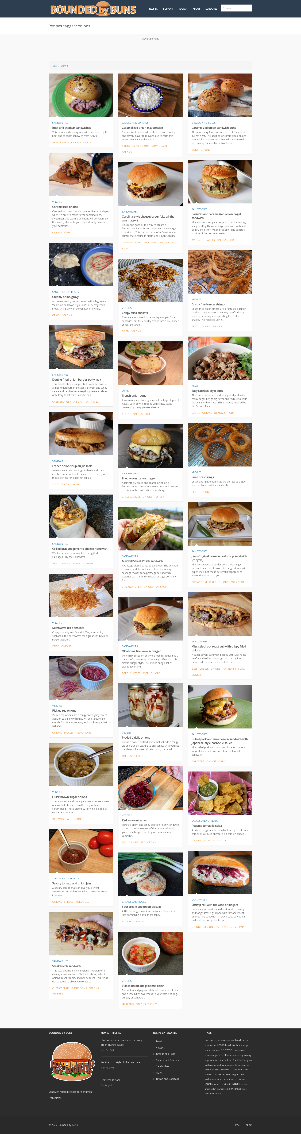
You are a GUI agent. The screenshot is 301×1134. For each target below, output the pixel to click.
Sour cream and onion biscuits (141, 907)
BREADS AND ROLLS (204, 122)
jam (124, 842)
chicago (197, 582)
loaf (207, 1070)
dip (241, 1055)
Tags (54, 65)
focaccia (222, 1060)
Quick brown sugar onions (69, 797)
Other (159, 1072)
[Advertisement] (150, 49)
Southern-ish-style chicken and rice (120, 1062)
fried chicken (239, 1060)
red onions (83, 732)
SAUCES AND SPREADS (135, 122)
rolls (229, 1084)
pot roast (229, 668)
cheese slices (239, 1050)
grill (138, 586)
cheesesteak (60, 988)
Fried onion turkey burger (139, 478)
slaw (125, 248)
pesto (242, 1074)
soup (148, 414)
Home (236, 1125)
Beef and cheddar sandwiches (71, 128)
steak (244, 1089)
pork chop (237, 582)
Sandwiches (162, 1066)
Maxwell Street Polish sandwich (142, 561)
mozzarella (231, 1070)
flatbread (214, 1060)
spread (69, 901)
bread (221, 1045)
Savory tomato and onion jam (71, 883)
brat (55, 563)
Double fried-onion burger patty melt (76, 379)
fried (195, 326)
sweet (68, 232)
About (196, 8)
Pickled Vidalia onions (136, 737)
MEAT (195, 385)
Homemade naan (111, 1080)
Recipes (153, 8)
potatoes (216, 1084)
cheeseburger (131, 242)
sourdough (222, 1089)
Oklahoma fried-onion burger (141, 651)
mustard (157, 242)
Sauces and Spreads (167, 1060)
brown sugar (61, 819)
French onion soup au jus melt (72, 466)
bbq (232, 1040)
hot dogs (230, 1065)
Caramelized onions (65, 207)
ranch (223, 1084)
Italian (237, 1065)
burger (245, 1045)
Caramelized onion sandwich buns (214, 128)
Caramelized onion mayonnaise (142, 128)
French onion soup (134, 396)
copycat (235, 1055)
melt (55, 484)
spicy (230, 1088)
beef (55, 142)
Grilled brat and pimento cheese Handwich (79, 549)
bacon (217, 1040)
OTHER (126, 390)
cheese (64, 142)
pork (232, 240)
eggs (207, 1060)
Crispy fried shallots (135, 313)
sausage (161, 586)
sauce (87, 142)
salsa (207, 840)
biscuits (127, 921)
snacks (217, 326)
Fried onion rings (203, 477)
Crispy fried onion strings (208, 304)
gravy (56, 315)
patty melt (92, 401)
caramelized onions (135, 146)
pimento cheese (83, 563)
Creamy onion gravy (65, 297)
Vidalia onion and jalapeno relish (143, 986)
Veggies (160, 1047)
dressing (247, 1055)
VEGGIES (57, 201)
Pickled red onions (64, 710)
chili (146, 242)
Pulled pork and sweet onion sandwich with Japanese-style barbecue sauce (220, 741)
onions (76, 142)
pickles (69, 732)
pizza (231, 1079)
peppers (57, 994)
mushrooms (79, 988)
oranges (220, 412)
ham (224, 1065)
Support (168, 8)
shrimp (239, 926)
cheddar (216, 1050)
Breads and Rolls (165, 1053)
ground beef (215, 1065)
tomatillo (220, 840)
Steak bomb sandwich (66, 966)
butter (208, 1050)
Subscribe (211, 8)
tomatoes (82, 901)
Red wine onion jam (134, 820)
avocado (197, 240)
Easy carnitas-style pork (207, 391)
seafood (226, 926)
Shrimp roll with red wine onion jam (215, 905)
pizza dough (240, 1079)
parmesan (226, 1074)
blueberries (210, 1045)
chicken (225, 1055)
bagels (210, 240)
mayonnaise (159, 146)
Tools (182, 8)
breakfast (230, 1045)
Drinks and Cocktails (167, 1079)
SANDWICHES (60, 122)
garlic (196, 412)
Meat (159, 1041)
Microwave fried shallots (68, 628)
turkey (159, 496)
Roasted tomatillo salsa (207, 826)
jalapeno (128, 1004)
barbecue (198, 761)
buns (195, 149)
